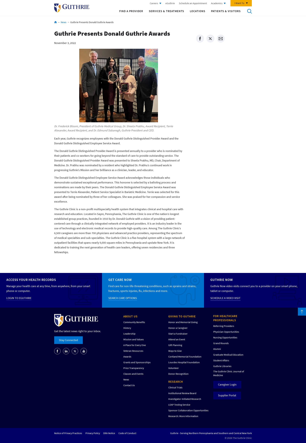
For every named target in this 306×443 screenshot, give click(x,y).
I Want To (239, 3)
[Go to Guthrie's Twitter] (75, 351)
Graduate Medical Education (228, 354)
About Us (130, 316)
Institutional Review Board (182, 393)
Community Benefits (134, 322)
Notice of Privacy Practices (68, 433)
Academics (216, 3)
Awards (127, 356)
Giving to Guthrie (182, 316)
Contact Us (129, 385)
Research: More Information (183, 416)
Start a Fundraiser (178, 333)
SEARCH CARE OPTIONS (122, 298)
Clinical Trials (175, 387)
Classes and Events (133, 373)
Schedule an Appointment (193, 3)
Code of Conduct (127, 433)
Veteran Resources (133, 350)
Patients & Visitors (226, 11)
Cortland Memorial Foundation (184, 356)
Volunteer (173, 368)
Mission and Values (133, 339)
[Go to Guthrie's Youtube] (83, 351)
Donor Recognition (178, 373)
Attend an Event (176, 339)
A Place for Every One (134, 345)
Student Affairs (221, 360)
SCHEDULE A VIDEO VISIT (225, 298)
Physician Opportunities (226, 331)
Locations (197, 11)
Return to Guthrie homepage (71, 8)
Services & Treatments (166, 11)
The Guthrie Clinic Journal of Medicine (228, 373)
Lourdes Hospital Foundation (184, 362)
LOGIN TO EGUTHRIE (18, 298)
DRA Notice (109, 433)
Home (55, 22)
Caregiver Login (227, 384)
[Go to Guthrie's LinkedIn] (66, 351)
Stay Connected (68, 340)
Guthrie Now (221, 280)
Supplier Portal (227, 395)
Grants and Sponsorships (137, 362)
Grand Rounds (221, 343)
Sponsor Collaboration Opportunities (188, 410)
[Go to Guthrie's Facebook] (57, 351)
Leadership (129, 333)
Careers (154, 3)
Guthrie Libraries (222, 366)
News (63, 22)
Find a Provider (131, 11)
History (127, 327)
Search (249, 11)
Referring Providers (223, 326)
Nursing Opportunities (225, 337)
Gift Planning (175, 345)
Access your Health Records (31, 280)
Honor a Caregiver (178, 327)
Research (175, 381)
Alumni (217, 348)
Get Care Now (120, 280)
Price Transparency (133, 368)
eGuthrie (170, 3)
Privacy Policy (92, 433)
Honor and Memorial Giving (183, 322)
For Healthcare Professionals (225, 318)
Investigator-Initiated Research (184, 398)
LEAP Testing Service (179, 404)
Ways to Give (175, 350)
